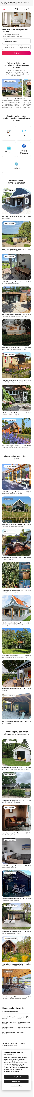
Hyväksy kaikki (16, 1077)
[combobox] (16, 42)
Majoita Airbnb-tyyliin (22, 9)
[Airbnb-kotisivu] (3, 9)
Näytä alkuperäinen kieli (10, 4)
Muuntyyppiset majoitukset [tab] (10, 1011)
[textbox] (9, 48)
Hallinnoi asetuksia (16, 1086)
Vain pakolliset (16, 1081)
